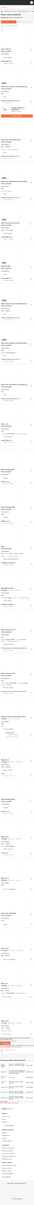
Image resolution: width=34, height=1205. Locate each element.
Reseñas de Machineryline (9, 1156)
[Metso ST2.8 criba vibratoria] (17, 938)
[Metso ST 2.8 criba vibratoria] (17, 749)
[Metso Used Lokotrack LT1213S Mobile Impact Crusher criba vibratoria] (17, 76)
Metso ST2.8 (5, 948)
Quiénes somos (6, 1116)
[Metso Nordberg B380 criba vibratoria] (17, 459)
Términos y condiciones (8, 1148)
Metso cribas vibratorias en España (9, 1103)
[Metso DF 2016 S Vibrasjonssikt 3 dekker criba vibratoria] (17, 706)
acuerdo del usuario (16, 1046)
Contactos (4, 1122)
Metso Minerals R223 (7, 588)
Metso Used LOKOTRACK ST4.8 (11, 139)
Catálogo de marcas (7, 1159)
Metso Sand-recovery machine (10, 223)
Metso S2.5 (4, 983)
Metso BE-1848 (5, 266)
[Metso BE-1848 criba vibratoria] (17, 255)
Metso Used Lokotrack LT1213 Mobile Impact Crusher (17, 343)
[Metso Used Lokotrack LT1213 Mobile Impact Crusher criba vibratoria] (17, 332)
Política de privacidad (7, 1150)
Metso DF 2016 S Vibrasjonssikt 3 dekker (13, 716)
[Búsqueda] (31, 7)
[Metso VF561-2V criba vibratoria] (17, 38)
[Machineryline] (2, 11)
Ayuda (3, 1119)
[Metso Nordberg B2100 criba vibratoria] (17, 788)
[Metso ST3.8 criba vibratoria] (17, 1010)
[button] (31, 2)
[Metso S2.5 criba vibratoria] (17, 973)
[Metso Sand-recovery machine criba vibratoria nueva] (17, 212)
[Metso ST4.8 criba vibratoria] (17, 826)
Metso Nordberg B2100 (8, 799)
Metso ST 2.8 (5, 760)
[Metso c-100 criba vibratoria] (17, 413)
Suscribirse (5, 1043)
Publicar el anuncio (17, 116)
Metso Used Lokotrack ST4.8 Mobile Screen (14, 303)
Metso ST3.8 (5, 1021)
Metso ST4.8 (5, 837)
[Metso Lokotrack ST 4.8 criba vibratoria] (17, 619)
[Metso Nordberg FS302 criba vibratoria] (17, 496)
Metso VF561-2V (6, 49)
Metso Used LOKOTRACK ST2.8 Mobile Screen (15, 384)
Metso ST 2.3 (5, 878)
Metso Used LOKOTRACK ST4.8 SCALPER (14, 181)
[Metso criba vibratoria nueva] (17, 536)
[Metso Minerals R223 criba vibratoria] (17, 577)
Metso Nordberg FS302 (8, 507)
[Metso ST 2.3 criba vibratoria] (17, 867)
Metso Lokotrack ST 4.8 (8, 630)
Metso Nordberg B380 (7, 469)
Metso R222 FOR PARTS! (8, 913)
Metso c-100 (4, 424)
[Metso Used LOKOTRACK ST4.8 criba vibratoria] (17, 129)
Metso (3, 546)
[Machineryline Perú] (11, 2)
